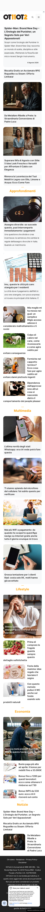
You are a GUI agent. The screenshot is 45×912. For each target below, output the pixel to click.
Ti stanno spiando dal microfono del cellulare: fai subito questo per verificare (22, 491)
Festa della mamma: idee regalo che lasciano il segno (34, 672)
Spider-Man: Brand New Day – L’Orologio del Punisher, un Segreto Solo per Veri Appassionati (21, 814)
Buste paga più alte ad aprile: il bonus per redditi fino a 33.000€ (30, 767)
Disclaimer (22, 862)
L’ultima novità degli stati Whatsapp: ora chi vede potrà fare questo (22, 449)
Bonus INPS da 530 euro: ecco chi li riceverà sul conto (29, 794)
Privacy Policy (31, 860)
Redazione (20, 860)
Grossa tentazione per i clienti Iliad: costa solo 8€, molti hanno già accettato (21, 577)
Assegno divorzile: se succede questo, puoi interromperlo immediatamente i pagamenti (20, 227)
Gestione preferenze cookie (35, 910)
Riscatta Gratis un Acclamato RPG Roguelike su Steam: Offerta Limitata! (22, 73)
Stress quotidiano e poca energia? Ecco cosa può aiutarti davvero (21, 629)
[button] (32, 17)
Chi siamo (11, 860)
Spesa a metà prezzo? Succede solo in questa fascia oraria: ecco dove (22, 752)
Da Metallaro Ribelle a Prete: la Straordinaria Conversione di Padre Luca (20, 118)
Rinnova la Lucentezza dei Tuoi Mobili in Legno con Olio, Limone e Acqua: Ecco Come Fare (22, 179)
